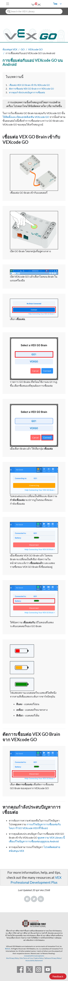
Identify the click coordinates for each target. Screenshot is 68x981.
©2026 (7, 949)
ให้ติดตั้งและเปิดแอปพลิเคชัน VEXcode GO (26, 116)
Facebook (27, 899)
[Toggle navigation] (7, 3)
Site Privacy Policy (12, 958)
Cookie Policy (38, 958)
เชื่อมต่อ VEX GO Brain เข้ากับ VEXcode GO (29, 85)
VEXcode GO (35, 49)
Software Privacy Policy (53, 958)
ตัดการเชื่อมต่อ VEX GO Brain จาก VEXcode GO (31, 88)
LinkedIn (41, 899)
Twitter (34, 899)
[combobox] (34, 11)
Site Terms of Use (26, 958)
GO (23, 49)
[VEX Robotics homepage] (32, 3)
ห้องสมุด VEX (10, 49)
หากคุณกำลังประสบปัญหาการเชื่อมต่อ (27, 92)
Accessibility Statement (34, 960)
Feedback (58, 976)
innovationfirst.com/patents (34, 956)
